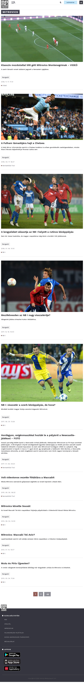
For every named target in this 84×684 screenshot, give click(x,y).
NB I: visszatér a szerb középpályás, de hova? (28, 405)
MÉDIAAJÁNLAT (9, 641)
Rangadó (5, 77)
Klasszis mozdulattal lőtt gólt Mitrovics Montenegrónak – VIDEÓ (39, 65)
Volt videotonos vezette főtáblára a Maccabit (27, 477)
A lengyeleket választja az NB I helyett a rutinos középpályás (37, 232)
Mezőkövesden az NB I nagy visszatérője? (25, 315)
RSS (5, 619)
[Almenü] (13, 2)
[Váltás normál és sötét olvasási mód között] (60, 2)
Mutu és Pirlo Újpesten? (15, 563)
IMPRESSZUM (8, 628)
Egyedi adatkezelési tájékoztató (16, 637)
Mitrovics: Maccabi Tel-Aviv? (18, 534)
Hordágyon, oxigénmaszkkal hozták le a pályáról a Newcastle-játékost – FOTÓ (38, 437)
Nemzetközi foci (8, 165)
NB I (4, 252)
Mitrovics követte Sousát (15, 506)
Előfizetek (70, 2)
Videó (4, 85)
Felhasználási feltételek (14, 633)
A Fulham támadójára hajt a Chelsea (22, 143)
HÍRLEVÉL (7, 624)
